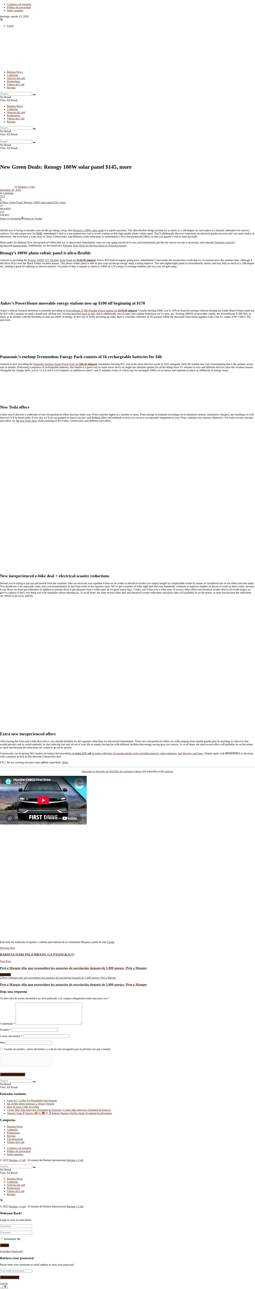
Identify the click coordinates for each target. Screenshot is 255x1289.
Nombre (5, 1029)
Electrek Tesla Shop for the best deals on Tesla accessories (95, 245)
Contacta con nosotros (19, 4)
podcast (168, 771)
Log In (3, 1283)
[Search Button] (34, 94)
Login (10, 25)
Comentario (7, 1023)
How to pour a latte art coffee (23, 1106)
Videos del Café (15, 84)
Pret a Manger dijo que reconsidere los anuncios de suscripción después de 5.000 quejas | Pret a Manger (73, 984)
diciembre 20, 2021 (10, 189)
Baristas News (15, 72)
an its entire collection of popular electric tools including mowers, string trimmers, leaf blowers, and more (137, 753)
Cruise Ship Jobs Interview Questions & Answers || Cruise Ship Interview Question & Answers (59, 1109)
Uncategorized (15, 1139)
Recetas (11, 87)
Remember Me (12, 1239)
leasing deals (19, 245)
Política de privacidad (19, 7)
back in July (88, 313)
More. (65, 762)
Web (2, 1042)
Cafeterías (12, 75)
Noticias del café (16, 78)
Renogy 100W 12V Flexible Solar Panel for (62, 260)
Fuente (110, 942)
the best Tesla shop (26, 420)
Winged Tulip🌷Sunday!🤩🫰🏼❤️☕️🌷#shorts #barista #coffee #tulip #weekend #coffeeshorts (59, 1113)
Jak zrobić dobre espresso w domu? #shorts (30, 1103)
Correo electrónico (11, 1036)
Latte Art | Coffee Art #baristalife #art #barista (32, 1100)
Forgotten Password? (11, 1251)
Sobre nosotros (15, 10)
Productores (13, 81)
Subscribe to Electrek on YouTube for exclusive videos (111, 771)
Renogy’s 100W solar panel (88, 230)
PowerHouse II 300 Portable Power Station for (101, 310)
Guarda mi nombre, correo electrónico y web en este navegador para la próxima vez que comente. (57, 1049)
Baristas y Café (26, 186)
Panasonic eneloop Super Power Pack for (65, 364)
